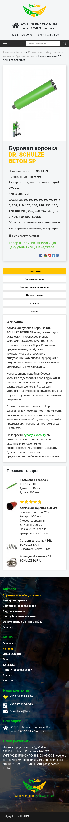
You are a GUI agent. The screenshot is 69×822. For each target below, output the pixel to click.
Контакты (9, 680)
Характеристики (34, 279)
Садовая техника (14, 611)
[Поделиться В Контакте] (57, 255)
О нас (6, 659)
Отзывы (34, 303)
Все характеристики (25, 236)
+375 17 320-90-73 (21, 34)
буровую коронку (34, 435)
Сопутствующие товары (34, 287)
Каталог (8, 648)
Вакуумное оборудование (19, 606)
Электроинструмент (16, 600)
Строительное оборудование (22, 595)
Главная (8, 627)
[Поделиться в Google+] (49, 255)
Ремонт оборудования (17, 670)
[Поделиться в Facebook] (40, 255)
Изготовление (12, 654)
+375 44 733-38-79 (47, 34)
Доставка (9, 664)
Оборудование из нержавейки (23, 621)
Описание (35, 271)
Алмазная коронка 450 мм (38, 508)
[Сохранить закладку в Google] (45, 255)
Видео (34, 311)
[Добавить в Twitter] (53, 255)
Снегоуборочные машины (19, 616)
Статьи (7, 675)
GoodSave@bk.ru (20, 711)
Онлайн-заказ (34, 295)
